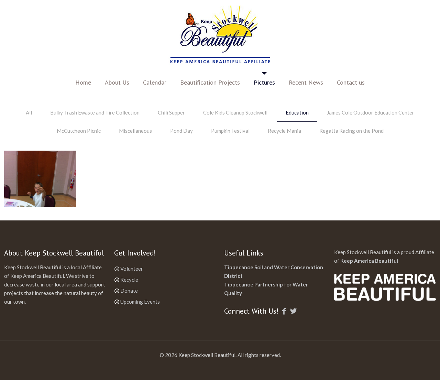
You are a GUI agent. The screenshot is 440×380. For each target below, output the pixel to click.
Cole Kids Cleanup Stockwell (235, 112)
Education (297, 112)
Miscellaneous (135, 131)
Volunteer (131, 268)
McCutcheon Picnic (79, 131)
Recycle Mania (284, 131)
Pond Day (181, 131)
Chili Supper (171, 112)
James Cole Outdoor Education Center (370, 112)
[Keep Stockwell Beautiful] (220, 36)
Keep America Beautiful (369, 261)
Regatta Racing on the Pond (351, 131)
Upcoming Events (140, 301)
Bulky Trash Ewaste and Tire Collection (95, 112)
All (29, 112)
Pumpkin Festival (230, 131)
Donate (129, 290)
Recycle (129, 279)
